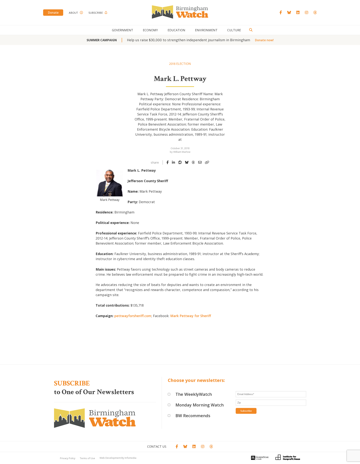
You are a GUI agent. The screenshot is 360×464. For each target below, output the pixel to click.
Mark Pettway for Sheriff (190, 316)
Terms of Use (87, 458)
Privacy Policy (67, 458)
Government (122, 30)
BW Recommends (193, 415)
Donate (53, 12)
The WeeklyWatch (194, 394)
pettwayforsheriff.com (132, 316)
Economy (150, 30)
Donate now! (264, 40)
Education (176, 30)
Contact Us (156, 447)
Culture (234, 30)
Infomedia (130, 458)
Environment (206, 30)
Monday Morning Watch (200, 405)
